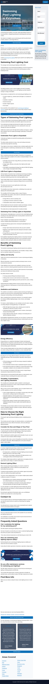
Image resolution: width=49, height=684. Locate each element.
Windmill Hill (3, 614)
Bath (3, 662)
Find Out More (17, 152)
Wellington (19, 673)
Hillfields (8, 614)
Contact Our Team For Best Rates (17, 114)
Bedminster (21, 614)
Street (18, 662)
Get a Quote (16, 25)
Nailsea (3, 666)
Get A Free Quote (16, 651)
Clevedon (4, 672)
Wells (3, 674)
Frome (3, 670)
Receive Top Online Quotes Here (16, 617)
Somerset (17, 614)
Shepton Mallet (5, 675)
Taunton (19, 669)
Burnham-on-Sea (21, 664)
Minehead (19, 675)
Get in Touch (16, 352)
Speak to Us (16, 445)
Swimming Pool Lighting (9, 57)
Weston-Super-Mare (21, 660)
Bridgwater (19, 665)
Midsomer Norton (5, 664)
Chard (18, 671)
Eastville (12, 614)
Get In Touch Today (17, 42)
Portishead (4, 668)
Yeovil (18, 667)
